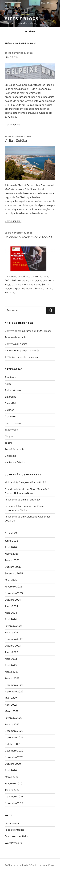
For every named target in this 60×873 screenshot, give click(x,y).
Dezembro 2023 (14, 639)
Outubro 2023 (13, 645)
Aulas (8, 383)
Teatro (8, 442)
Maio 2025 (11, 580)
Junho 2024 (11, 606)
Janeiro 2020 (12, 790)
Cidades (9, 409)
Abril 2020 (11, 770)
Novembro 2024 (14, 593)
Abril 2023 (11, 665)
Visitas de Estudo (14, 462)
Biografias (10, 396)
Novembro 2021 (14, 737)
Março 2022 (11, 711)
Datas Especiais (14, 423)
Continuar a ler (13, 124)
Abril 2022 (11, 704)
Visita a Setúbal (16, 141)
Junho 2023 (11, 652)
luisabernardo (12, 499)
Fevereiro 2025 (13, 586)
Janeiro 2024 (12, 632)
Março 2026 (12, 553)
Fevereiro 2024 (13, 626)
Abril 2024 (11, 619)
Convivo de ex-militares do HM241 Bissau (28, 331)
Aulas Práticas (13, 390)
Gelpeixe (11, 57)
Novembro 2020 (14, 757)
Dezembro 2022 (14, 685)
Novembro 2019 (14, 803)
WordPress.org (13, 843)
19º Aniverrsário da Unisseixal (21, 357)
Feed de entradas (14, 829)
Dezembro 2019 (14, 796)
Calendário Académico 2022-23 (28, 237)
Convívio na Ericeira (16, 344)
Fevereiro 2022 (13, 718)
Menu (32, 31)
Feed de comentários (17, 836)
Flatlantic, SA (38, 482)
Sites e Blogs (22, 19)
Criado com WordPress (42, 865)
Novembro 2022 (14, 691)
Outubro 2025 (13, 566)
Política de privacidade (16, 865)
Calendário (11, 403)
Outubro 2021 (12, 744)
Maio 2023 (11, 658)
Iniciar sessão (12, 823)
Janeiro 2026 (12, 560)
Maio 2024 (11, 612)
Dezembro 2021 (14, 731)
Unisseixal (10, 455)
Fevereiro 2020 (13, 783)
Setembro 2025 (14, 573)
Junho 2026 (11, 540)
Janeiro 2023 (12, 678)
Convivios (10, 416)
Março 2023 (12, 671)
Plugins (9, 436)
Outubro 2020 (13, 763)
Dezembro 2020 (14, 750)
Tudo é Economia (14, 449)
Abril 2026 (11, 547)
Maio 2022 (11, 698)
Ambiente (10, 377)
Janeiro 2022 (12, 724)
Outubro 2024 (13, 599)
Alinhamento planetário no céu (22, 350)
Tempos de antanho (16, 337)
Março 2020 (12, 777)
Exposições (11, 429)
